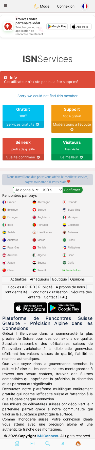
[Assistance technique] (78, 444)
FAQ (63, 297)
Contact (50, 297)
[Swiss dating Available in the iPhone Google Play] (64, 305)
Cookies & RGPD (21, 287)
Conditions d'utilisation (49, 292)
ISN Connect (47, 436)
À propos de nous (70, 287)
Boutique (59, 279)
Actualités (18, 279)
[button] (5, 5)
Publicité (45, 287)
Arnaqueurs (39, 279)
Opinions (77, 279)
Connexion (65, 6)
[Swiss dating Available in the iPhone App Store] (31, 305)
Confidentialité (15, 292)
